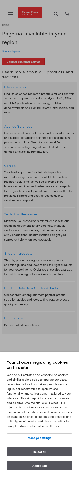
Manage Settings (39, 438)
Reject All (39, 452)
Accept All (39, 466)
